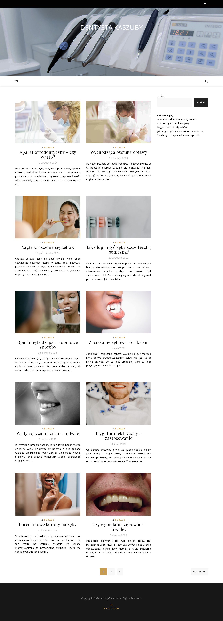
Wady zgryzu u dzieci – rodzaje (48, 433)
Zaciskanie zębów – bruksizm (119, 342)
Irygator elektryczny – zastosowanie (119, 435)
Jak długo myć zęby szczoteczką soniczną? (119, 249)
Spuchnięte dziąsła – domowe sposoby (48, 344)
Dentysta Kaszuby (111, 27)
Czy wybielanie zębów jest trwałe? (118, 527)
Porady (49, 147)
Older (198, 571)
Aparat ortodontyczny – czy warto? (48, 154)
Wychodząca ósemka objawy (118, 152)
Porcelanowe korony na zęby (48, 524)
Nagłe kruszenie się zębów (48, 247)
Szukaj (160, 96)
